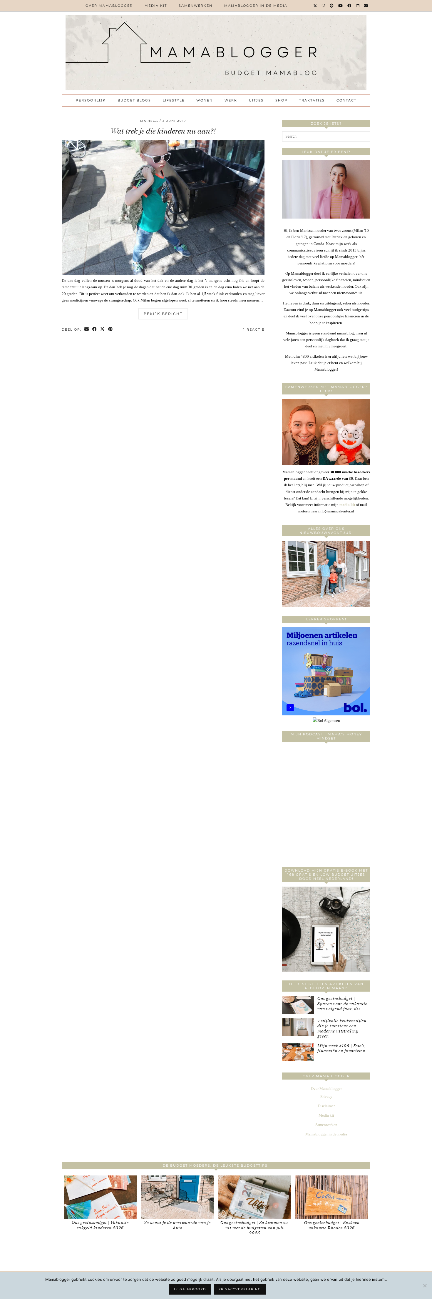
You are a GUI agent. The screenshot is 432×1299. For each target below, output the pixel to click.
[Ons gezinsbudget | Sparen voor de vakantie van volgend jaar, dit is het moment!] (298, 1005)
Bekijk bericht (163, 314)
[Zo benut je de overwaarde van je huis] (177, 1197)
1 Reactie (253, 329)
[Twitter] (315, 5)
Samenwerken (195, 6)
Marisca (149, 121)
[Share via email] (87, 329)
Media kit (156, 6)
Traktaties (312, 100)
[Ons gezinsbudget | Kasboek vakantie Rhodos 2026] (332, 1197)
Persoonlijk (91, 100)
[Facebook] (349, 5)
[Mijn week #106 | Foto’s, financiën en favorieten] (298, 1052)
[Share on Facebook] (95, 329)
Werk (231, 100)
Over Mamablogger (109, 6)
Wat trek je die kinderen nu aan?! (163, 131)
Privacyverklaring (239, 1289)
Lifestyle (174, 100)
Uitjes (256, 100)
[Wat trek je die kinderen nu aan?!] (163, 274)
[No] (425, 1285)
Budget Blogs (134, 100)
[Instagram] (324, 5)
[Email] (366, 5)
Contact (346, 100)
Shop (281, 100)
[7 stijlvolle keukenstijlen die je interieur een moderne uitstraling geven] (298, 1027)
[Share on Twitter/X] (103, 329)
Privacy (326, 1096)
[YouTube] (340, 5)
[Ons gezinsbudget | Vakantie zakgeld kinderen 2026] (100, 1197)
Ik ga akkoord (190, 1289)
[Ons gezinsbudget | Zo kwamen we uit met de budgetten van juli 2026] (254, 1197)
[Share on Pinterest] (111, 329)
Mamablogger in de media (255, 6)
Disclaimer (326, 1106)
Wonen (204, 100)
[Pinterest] (332, 5)
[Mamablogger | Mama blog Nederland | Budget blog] (216, 52)
